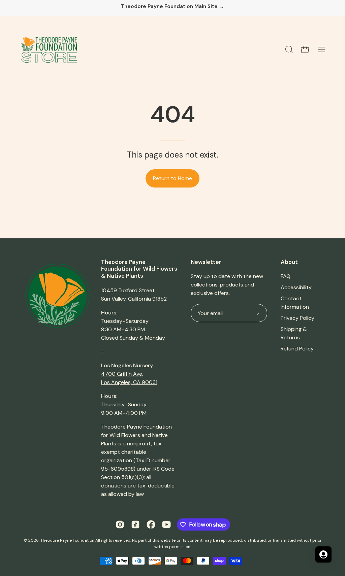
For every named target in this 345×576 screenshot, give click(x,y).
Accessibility (296, 287)
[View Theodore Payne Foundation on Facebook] (151, 524)
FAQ (285, 276)
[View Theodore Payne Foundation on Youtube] (166, 524)
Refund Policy (297, 348)
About (289, 262)
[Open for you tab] (323, 554)
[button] (288, 49)
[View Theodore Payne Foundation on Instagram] (120, 524)
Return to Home (172, 178)
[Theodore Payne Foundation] (48, 49)
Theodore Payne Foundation (67, 540)
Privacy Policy (297, 317)
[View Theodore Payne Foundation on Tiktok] (135, 524)
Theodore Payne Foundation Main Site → (172, 6)
